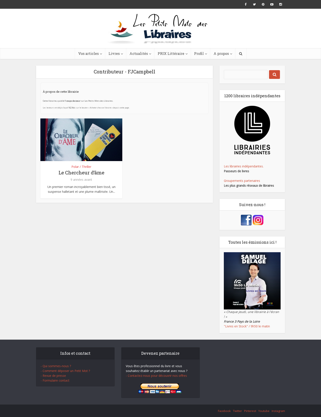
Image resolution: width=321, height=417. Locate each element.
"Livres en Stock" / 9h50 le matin (247, 326)
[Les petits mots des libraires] (160, 28)
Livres (114, 53)
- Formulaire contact (55, 380)
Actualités (138, 53)
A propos (221, 53)
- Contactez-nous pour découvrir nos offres (156, 376)
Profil (199, 53)
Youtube (263, 411)
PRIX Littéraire (171, 53)
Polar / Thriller (81, 167)
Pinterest (250, 411)
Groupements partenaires (242, 181)
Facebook (224, 411)
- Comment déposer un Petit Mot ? (65, 371)
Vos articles (88, 53)
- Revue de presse (53, 376)
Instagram (278, 411)
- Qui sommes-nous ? (56, 366)
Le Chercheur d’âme (81, 172)
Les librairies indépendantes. (244, 166)
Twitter (237, 411)
